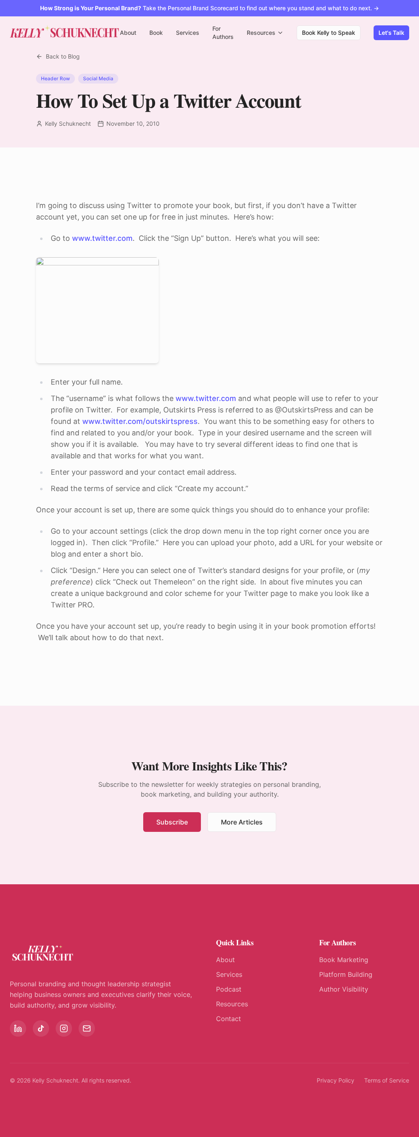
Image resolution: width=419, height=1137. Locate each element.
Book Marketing (343, 960)
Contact (228, 1019)
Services (187, 32)
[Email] (87, 1028)
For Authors (223, 32)
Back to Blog (63, 56)
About (128, 32)
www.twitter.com (102, 238)
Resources (261, 32)
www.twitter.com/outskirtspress (140, 421)
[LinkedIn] (18, 1028)
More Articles (242, 822)
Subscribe (172, 822)
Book (156, 32)
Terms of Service (386, 1080)
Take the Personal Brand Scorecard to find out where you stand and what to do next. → (209, 8)
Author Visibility (343, 989)
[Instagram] (64, 1028)
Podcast (228, 989)
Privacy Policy (335, 1080)
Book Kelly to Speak (328, 32)
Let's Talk (391, 32)
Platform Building (345, 974)
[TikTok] (41, 1028)
